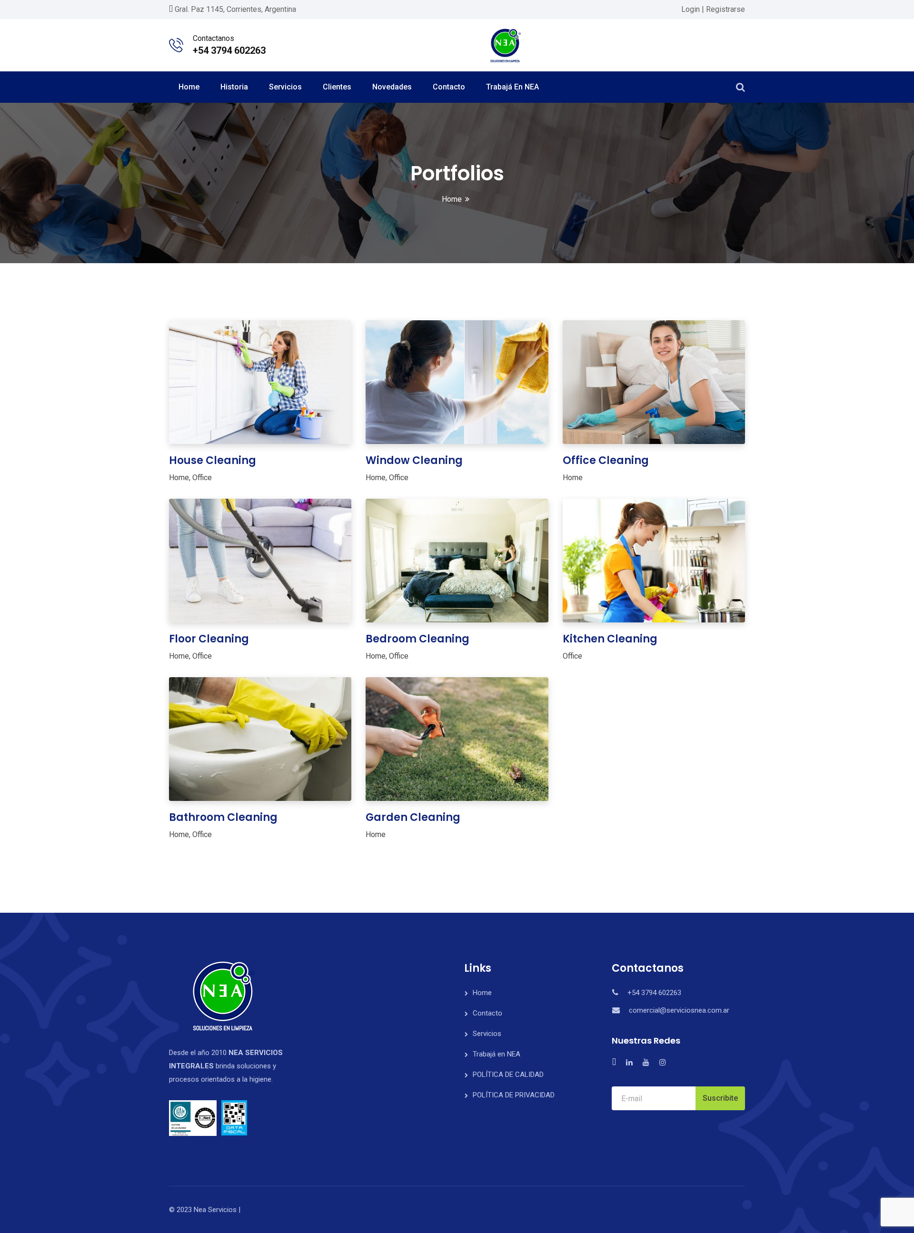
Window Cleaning (414, 460)
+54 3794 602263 (229, 50)
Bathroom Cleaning (223, 817)
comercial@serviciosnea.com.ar (679, 1010)
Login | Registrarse (713, 9)
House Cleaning (212, 460)
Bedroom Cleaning (417, 638)
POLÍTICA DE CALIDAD (508, 1074)
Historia (234, 86)
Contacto (449, 86)
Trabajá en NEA (512, 86)
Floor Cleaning (209, 638)
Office (202, 477)
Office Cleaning (606, 460)
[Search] (740, 87)
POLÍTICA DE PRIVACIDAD (514, 1095)
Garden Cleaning (413, 817)
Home (189, 86)
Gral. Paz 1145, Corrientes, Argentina (235, 9)
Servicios (285, 86)
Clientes (337, 86)
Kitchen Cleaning (610, 638)
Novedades (392, 86)
